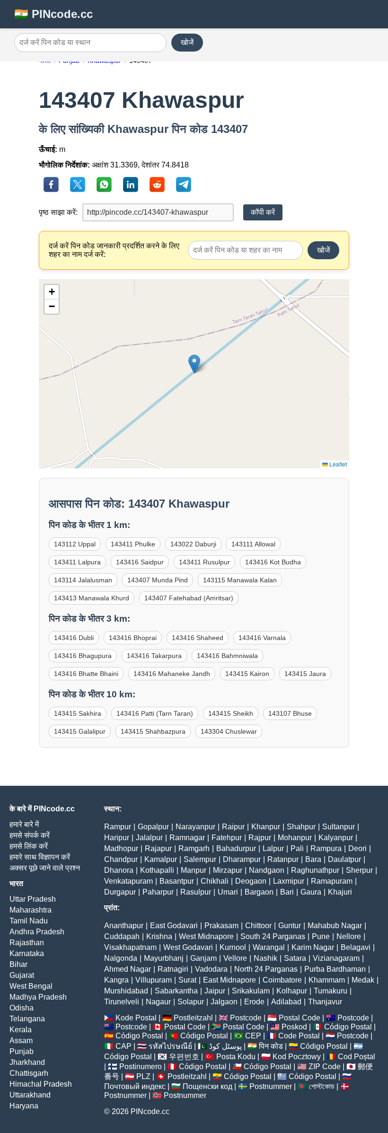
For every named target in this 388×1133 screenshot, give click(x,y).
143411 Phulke (133, 544)
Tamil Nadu (28, 921)
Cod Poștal (356, 1057)
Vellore (235, 958)
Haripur (116, 838)
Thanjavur (325, 1002)
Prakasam (221, 926)
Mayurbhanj (164, 958)
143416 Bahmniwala (227, 655)
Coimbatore (282, 980)
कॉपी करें (263, 212)
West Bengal (31, 986)
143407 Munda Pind (157, 580)
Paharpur (158, 892)
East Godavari (174, 926)
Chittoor (258, 926)
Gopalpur (153, 827)
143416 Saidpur (140, 562)
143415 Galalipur (80, 731)
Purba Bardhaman (335, 969)
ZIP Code (325, 1067)
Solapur (190, 1002)
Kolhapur (291, 991)
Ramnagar (187, 838)
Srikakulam (251, 991)
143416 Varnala (262, 637)
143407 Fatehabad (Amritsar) (188, 598)
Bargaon (259, 892)
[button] (194, 364)
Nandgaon (266, 870)
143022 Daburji (193, 544)
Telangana (27, 1019)
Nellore (348, 936)
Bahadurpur (236, 848)
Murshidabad (126, 991)
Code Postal (299, 1036)
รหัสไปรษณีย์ (170, 1046)
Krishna (159, 936)
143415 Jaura (305, 673)
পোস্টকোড (322, 1086)
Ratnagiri (173, 969)
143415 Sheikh (230, 713)
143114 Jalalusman (83, 580)
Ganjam (203, 958)
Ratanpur (283, 859)
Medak (363, 980)
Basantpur (176, 881)
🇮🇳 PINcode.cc (53, 14)
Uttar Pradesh (32, 899)
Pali (297, 848)
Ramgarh (194, 848)
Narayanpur (195, 827)
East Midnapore (229, 980)
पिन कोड (271, 1046)
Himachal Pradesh (40, 1084)
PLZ (143, 1076)
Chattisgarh (28, 1073)
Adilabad (286, 1002)
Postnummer (270, 1086)
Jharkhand (27, 1062)
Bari (287, 892)
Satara (295, 958)
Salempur (200, 859)
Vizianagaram (336, 958)
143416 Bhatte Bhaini (86, 673)
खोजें (187, 42)
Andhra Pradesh (36, 932)
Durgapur (120, 892)
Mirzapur (227, 870)
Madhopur (121, 848)
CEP (253, 1036)
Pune (321, 936)
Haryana (23, 1106)
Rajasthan (26, 943)
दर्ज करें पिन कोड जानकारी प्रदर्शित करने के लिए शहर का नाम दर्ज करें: (114, 250)
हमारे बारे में (24, 824)
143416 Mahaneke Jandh (171, 673)
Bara (313, 859)
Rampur (117, 827)
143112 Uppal (75, 544)
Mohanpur (295, 838)
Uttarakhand (30, 1095)
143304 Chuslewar (229, 731)
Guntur (289, 926)
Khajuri (340, 892)
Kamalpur (160, 859)
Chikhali (215, 881)
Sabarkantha (176, 991)
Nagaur (158, 1002)
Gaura (310, 892)
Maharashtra (30, 910)
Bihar (18, 964)
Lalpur (273, 848)
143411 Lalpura (77, 562)
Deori (357, 848)
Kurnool (233, 947)
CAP (123, 1046)
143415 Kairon (247, 673)
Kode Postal (136, 1018)
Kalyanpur (335, 838)
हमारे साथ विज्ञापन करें (39, 857)
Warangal (269, 947)
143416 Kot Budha (273, 562)
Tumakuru (330, 991)
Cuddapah (122, 936)
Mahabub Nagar (335, 926)
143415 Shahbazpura (153, 731)
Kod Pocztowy (297, 1057)
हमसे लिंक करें (28, 846)
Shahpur (301, 827)
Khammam (327, 980)
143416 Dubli (74, 637)
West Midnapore (206, 936)
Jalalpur (149, 838)
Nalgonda (120, 958)
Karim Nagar (312, 947)
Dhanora (118, 870)
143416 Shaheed (197, 637)
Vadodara (211, 969)
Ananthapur (123, 926)
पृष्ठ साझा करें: (58, 212)
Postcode (246, 1018)
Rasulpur (195, 892)
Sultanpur (338, 827)
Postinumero (140, 1067)
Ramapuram (332, 881)
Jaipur (214, 991)
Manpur (193, 870)
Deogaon (250, 881)
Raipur (233, 827)
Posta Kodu (236, 1057)
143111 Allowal (253, 544)
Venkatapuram (128, 881)
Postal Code (299, 1018)
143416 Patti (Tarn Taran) (154, 713)
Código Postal (348, 1027)
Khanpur (265, 827)
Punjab (21, 1051)
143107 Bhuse (290, 713)
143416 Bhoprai (133, 637)
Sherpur (359, 870)
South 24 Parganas (272, 936)
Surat (187, 980)
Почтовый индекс (135, 1086)
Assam (21, 1040)
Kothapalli (157, 870)
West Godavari (188, 947)
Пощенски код (207, 1086)
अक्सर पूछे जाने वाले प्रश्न (44, 868)
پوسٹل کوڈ (225, 1046)
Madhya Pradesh (38, 997)
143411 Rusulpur (204, 562)
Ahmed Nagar (127, 969)
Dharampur (242, 859)
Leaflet (337, 464)
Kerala (20, 1030)
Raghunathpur (315, 870)
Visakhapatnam (130, 947)
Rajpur (259, 838)
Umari (228, 892)
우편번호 (184, 1057)
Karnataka (26, 953)
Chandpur (121, 859)
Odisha (21, 1008)
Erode (254, 1002)
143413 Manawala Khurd (91, 598)
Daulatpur (344, 859)
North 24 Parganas (266, 969)
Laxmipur (288, 881)
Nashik (265, 958)
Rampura (326, 848)
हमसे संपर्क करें (29, 835)
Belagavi (355, 947)
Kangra (116, 980)
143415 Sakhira (77, 713)
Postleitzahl (193, 1018)
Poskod (294, 1027)
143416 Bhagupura (83, 655)
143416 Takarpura (154, 655)
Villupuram (153, 980)
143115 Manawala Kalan (240, 580)
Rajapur (158, 848)
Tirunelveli (121, 1002)
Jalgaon (224, 1002)
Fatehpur (227, 838)
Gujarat (21, 975)
